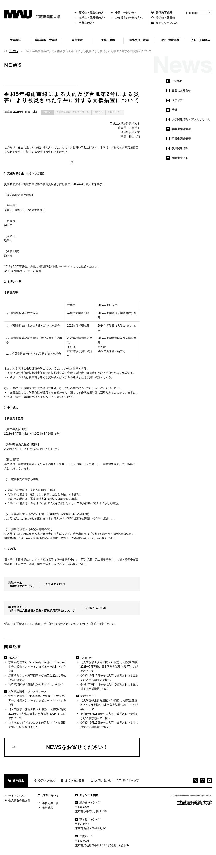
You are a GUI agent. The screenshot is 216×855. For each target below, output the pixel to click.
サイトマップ (131, 780)
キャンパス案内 (89, 795)
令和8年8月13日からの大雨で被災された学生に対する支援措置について (109, 686)
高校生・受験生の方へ (92, 12)
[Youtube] (202, 780)
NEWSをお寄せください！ (77, 747)
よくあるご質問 (74, 780)
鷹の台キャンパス (90, 802)
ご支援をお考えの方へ (129, 17)
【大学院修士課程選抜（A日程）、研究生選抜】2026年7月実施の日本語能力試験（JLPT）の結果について (38, 714)
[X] (195, 780)
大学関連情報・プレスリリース (72, 112)
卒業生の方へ (87, 22)
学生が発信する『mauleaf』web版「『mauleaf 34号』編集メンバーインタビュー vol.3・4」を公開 (37, 667)
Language (192, 12)
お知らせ (98, 112)
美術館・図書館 (165, 17)
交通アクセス (46, 780)
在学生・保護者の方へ (92, 17)
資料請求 (18, 780)
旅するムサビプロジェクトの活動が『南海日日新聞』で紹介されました (37, 725)
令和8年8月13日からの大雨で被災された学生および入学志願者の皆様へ (109, 678)
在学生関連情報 (181, 129)
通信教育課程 (164, 12)
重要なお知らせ (181, 90)
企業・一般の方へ (126, 12)
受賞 (174, 109)
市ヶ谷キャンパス (167, 22)
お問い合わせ (103, 780)
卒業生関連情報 (181, 138)
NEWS (13, 51)
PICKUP (47, 112)
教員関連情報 (180, 148)
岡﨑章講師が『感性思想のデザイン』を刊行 (35, 684)
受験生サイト (115, 112)
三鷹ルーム (86, 836)
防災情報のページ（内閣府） (26, 270)
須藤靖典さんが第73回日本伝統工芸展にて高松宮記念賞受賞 (37, 678)
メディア (177, 100)
